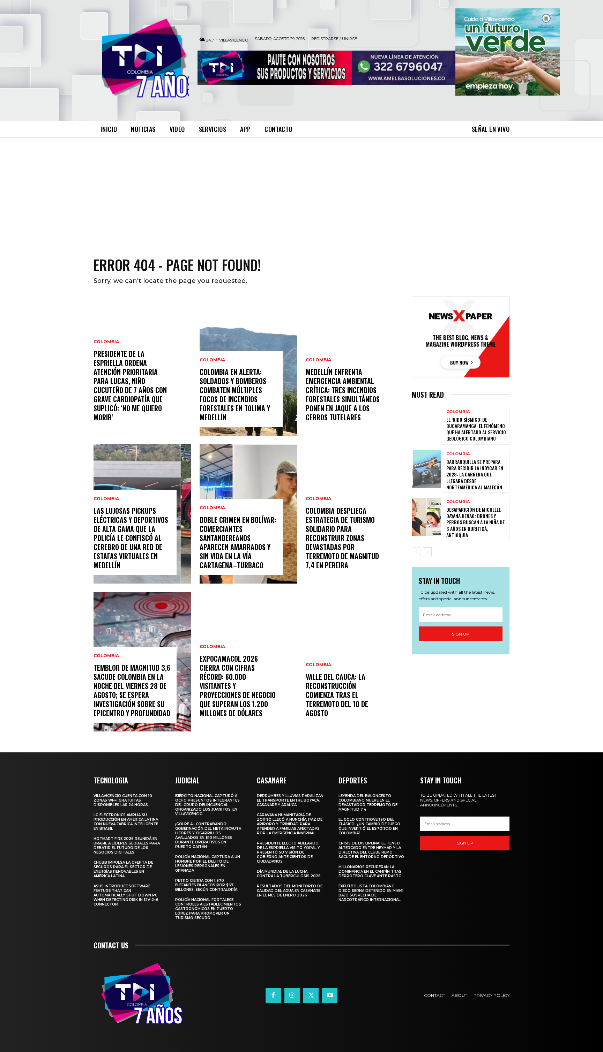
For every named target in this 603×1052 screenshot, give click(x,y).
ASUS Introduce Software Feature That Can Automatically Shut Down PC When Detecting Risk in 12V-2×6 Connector (126, 895)
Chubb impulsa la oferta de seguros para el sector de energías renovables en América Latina (123, 869)
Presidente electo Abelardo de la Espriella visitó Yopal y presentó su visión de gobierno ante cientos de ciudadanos (288, 852)
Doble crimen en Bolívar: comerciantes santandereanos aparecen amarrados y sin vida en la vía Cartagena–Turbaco (238, 542)
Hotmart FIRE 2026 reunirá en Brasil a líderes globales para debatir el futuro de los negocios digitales (127, 845)
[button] (507, 52)
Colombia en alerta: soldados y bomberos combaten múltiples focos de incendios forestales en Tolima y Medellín (235, 394)
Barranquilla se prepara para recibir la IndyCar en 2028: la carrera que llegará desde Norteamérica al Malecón (474, 474)
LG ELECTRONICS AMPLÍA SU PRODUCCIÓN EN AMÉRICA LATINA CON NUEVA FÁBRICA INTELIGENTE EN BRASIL (126, 822)
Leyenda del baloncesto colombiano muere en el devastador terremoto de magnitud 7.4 (367, 803)
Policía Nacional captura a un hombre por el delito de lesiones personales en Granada (207, 864)
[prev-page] (416, 551)
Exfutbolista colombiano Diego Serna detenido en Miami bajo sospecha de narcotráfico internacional (370, 893)
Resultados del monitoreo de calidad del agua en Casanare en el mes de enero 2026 (289, 890)
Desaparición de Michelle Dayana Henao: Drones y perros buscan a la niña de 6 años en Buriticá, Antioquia (475, 522)
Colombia (106, 342)
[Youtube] (329, 995)
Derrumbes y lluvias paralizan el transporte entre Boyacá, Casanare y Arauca (290, 800)
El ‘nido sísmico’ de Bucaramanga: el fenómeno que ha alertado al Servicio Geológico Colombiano (476, 429)
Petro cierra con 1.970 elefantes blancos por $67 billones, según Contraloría (206, 885)
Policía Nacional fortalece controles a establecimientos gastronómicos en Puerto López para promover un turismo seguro (208, 908)
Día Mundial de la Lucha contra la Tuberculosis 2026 (289, 873)
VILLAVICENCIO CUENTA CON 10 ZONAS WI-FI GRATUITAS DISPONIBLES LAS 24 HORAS (123, 800)
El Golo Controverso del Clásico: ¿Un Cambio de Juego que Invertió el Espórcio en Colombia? (369, 826)
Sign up (460, 634)
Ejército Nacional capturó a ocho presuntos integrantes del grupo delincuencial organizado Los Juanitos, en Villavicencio (207, 805)
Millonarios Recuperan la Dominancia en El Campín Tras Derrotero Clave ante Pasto (370, 871)
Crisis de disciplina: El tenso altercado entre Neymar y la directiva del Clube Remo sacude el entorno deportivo (371, 850)
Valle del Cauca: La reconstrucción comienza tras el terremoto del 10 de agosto (337, 694)
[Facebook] (273, 995)
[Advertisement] (301, 190)
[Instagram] (292, 995)
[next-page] (427, 551)
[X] (311, 995)
